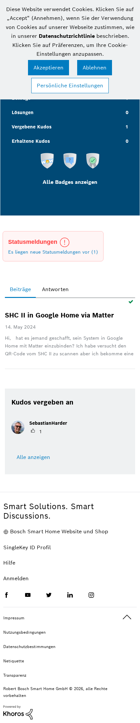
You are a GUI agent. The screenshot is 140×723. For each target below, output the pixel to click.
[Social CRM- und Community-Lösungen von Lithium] (18, 712)
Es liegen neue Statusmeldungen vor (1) (53, 252)
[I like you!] (47, 160)
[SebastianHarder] (41, 432)
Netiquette (13, 660)
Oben (126, 617)
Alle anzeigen (33, 457)
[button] (48, 67)
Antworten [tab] (55, 289)
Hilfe (9, 562)
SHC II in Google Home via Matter (59, 315)
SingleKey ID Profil (27, 547)
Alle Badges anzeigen (70, 182)
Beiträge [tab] (20, 289)
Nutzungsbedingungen (24, 632)
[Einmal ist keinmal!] (70, 160)
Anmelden (16, 578)
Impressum (13, 617)
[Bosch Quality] (93, 160)
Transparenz (14, 675)
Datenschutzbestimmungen (29, 646)
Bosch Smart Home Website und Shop (59, 531)
